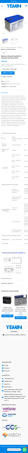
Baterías (20, 47)
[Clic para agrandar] (4, 33)
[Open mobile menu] (2, 6)
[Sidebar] (2, 138)
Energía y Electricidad (10, 47)
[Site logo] (14, 6)
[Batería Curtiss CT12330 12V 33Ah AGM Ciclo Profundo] (7, 300)
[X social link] (9, 87)
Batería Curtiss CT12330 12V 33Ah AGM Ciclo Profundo (7, 309)
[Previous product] (2, 53)
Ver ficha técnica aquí (6, 278)
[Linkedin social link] (13, 87)
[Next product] (6, 53)
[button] (2, 23)
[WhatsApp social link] (16, 1)
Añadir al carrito (8, 73)
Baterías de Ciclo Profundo (8, 49)
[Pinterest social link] (11, 87)
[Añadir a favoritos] (11, 296)
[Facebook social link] (12, 1)
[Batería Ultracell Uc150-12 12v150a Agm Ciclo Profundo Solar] (20, 300)
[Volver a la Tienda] (4, 53)
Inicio (2, 47)
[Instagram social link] (14, 1)
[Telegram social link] (15, 87)
